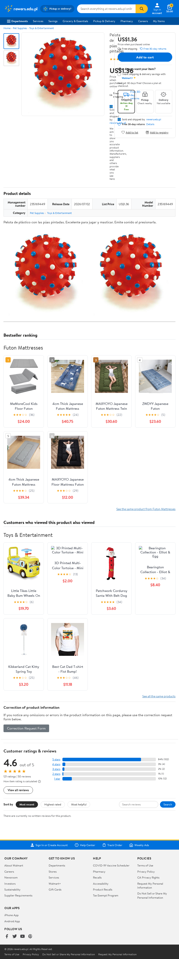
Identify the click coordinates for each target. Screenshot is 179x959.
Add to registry (159, 132)
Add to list (132, 132)
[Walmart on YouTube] (22, 936)
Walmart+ (55, 884)
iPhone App (11, 915)
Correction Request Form (26, 728)
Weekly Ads (141, 845)
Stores (53, 871)
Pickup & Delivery (104, 21)
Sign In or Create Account (52, 845)
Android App (12, 921)
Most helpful (78, 804)
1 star (57, 778)
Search (168, 804)
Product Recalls (102, 889)
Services (38, 21)
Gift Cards (55, 889)
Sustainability (12, 889)
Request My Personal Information (150, 885)
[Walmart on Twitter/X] (14, 936)
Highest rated (52, 804)
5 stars (56, 759)
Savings (52, 21)
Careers (143, 21)
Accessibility (100, 884)
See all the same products (159, 696)
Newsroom (11, 877)
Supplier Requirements (18, 895)
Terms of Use (145, 865)
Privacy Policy (146, 871)
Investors (9, 884)
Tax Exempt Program (105, 895)
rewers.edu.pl (153, 119)
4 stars (56, 764)
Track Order (114, 845)
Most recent (26, 804)
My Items (159, 21)
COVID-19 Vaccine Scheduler (111, 865)
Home (6, 28)
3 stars (56, 769)
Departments (19, 21)
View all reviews (18, 790)
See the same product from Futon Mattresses (146, 509)
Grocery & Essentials (75, 21)
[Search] (142, 8)
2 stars (56, 773)
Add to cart (145, 57)
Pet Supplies (20, 28)
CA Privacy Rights (148, 877)
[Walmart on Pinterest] (30, 936)
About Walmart (13, 865)
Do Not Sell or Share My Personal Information (152, 895)
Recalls (97, 877)
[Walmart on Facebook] (6, 936)
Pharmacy (126, 21)
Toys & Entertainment (41, 28)
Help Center (87, 845)
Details (150, 124)
